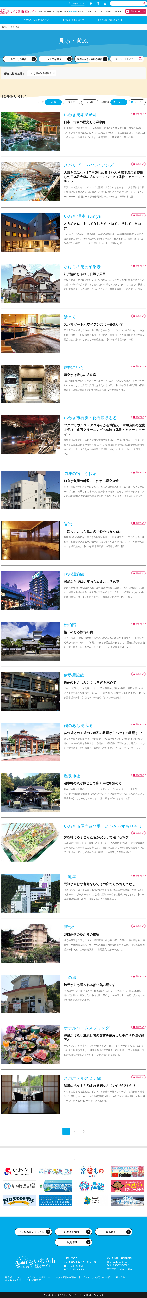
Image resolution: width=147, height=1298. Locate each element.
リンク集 (120, 1277)
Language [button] (76, 3)
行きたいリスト (134, 11)
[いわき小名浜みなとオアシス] (55, 1186)
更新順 (71, 102)
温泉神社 (72, 775)
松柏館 (70, 624)
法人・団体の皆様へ (66, 1277)
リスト (119, 102)
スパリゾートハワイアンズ (89, 165)
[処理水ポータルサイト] (127, 1200)
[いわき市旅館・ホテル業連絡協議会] (19, 1186)
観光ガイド (112, 1231)
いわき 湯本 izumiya (82, 216)
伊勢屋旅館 (74, 675)
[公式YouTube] (127, 1171)
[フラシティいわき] (91, 1186)
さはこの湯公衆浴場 (82, 266)
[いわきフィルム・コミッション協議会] (55, 1200)
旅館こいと (74, 367)
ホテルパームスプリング (87, 1028)
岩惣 (68, 524)
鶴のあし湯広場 (78, 725)
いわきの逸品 (72, 1231)
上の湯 (70, 977)
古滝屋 (70, 876)
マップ (138, 102)
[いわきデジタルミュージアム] (91, 1200)
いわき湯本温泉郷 (80, 114)
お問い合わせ (34, 1279)
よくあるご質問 (13, 1279)
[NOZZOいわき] (19, 1200)
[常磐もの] (91, 1171)
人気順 (53, 102)
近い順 (90, 102)
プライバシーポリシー (38, 1277)
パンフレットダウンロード (96, 1277)
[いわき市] (19, 1171)
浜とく (70, 317)
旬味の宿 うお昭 (80, 473)
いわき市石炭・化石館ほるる (90, 417)
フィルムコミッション (32, 1231)
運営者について (13, 1277)
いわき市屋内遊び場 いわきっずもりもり (103, 826)
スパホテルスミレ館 (82, 1078)
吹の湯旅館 (74, 574)
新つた (70, 927)
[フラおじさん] (127, 1186)
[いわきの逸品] (55, 1171)
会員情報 (72, 1242)
